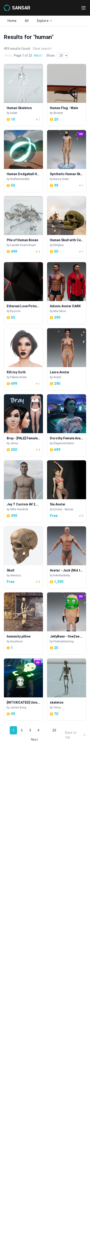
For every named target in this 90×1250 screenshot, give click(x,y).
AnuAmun (16, 641)
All (27, 21)
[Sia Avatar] (66, 491)
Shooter (58, 113)
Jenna (14, 443)
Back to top (70, 735)
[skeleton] (66, 689)
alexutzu (15, 575)
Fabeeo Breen (18, 377)
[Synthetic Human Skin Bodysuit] (66, 161)
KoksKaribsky (61, 575)
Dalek (13, 113)
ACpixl (57, 377)
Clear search (42, 48)
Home (11, 21)
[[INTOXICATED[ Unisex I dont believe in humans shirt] (23, 689)
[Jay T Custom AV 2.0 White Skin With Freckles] (23, 491)
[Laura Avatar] (66, 359)
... (46, 730)
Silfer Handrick (19, 509)
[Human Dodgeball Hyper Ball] (23, 161)
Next (34, 739)
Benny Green (61, 179)
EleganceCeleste (63, 443)
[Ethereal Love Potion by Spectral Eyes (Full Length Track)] (23, 293)
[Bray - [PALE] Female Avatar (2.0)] (23, 425)
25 (54, 730)
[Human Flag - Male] (66, 95)
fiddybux (58, 245)
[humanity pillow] (23, 623)
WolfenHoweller (20, 179)
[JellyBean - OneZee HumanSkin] (66, 623)
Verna (57, 707)
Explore (42, 21)
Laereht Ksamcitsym (23, 245)
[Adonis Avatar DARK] (66, 293)
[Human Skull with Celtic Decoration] (66, 227)
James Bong (18, 707)
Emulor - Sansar (63, 509)
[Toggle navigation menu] (83, 8)
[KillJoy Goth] (23, 359)
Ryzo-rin (15, 311)
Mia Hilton (59, 311)
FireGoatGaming (63, 641)
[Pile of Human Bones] (23, 227)
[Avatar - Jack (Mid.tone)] (66, 557)
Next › (38, 55)
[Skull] (23, 557)
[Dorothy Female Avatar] (66, 425)
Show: (50, 55)
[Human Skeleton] (23, 95)
